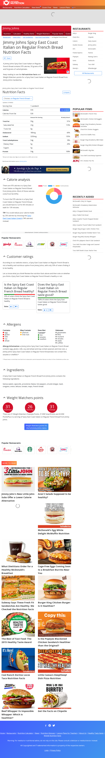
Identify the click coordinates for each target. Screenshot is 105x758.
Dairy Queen (92, 41)
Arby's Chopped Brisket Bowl (82, 211)
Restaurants (7, 7)
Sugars (6, 148)
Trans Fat (7, 129)
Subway (75, 64)
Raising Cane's (93, 57)
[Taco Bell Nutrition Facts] (30, 245)
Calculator (17, 34)
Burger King (92, 33)
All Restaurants (88, 73)
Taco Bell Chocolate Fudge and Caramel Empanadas (86, 245)
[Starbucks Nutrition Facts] (30, 450)
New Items (36, 7)
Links (47, 750)
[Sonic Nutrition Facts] (63, 245)
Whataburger (92, 68)
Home (2, 733)
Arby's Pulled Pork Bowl (80, 215)
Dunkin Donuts (78, 45)
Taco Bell (91, 64)
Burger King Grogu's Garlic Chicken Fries (86, 229)
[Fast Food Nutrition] (14, 2)
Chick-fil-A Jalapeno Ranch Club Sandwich (86, 241)
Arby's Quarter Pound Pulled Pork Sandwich (87, 225)
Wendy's (75, 68)
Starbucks (91, 60)
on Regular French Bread (17, 98)
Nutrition (7, 34)
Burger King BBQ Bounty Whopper (84, 237)
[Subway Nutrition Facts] (41, 245)
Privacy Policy (55, 750)
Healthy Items (28, 34)
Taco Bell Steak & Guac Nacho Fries (85, 250)
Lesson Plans (65, 7)
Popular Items (57, 34)
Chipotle (91, 37)
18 (46, 310)
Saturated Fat (8, 125)
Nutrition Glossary (48, 733)
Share (7, 58)
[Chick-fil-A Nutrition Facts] (18, 245)
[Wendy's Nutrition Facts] (7, 245)
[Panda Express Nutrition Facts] (52, 245)
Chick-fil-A (76, 37)
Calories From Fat (9, 113)
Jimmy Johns (23, 161)
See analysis (65, 110)
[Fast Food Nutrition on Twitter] (53, 726)
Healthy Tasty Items (95, 733)
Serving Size (7, 106)
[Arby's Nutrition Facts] (41, 450)
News (55, 7)
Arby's (75, 33)
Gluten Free (46, 7)
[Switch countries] (73, 7)
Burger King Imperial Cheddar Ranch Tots (86, 233)
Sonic (74, 60)
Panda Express (77, 53)
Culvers (75, 41)
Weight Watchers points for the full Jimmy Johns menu (36, 426)
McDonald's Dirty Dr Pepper (82, 201)
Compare (66, 92)
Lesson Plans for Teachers (67, 733)
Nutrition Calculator (22, 7)
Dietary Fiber (8, 144)
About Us (82, 733)
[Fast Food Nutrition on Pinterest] (49, 726)
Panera (90, 53)
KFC (74, 49)
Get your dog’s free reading (57, 170)
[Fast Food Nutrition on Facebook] (45, 726)
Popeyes (75, 57)
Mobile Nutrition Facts (52, 736)
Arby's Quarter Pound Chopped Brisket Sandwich (85, 220)
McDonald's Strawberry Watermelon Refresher (85, 206)
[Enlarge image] (68, 72)
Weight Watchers (43, 34)
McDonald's (92, 49)
